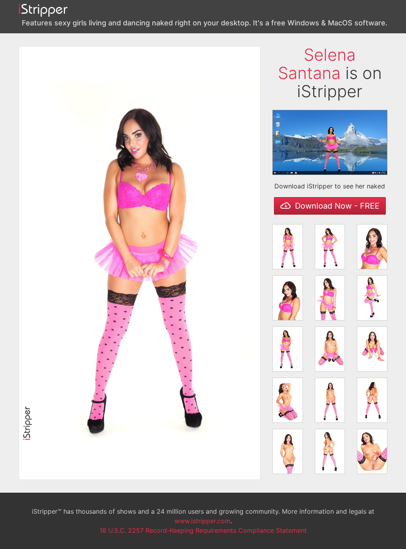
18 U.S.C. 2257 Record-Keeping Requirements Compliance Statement (203, 530)
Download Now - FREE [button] (336, 206)
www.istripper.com (202, 521)
